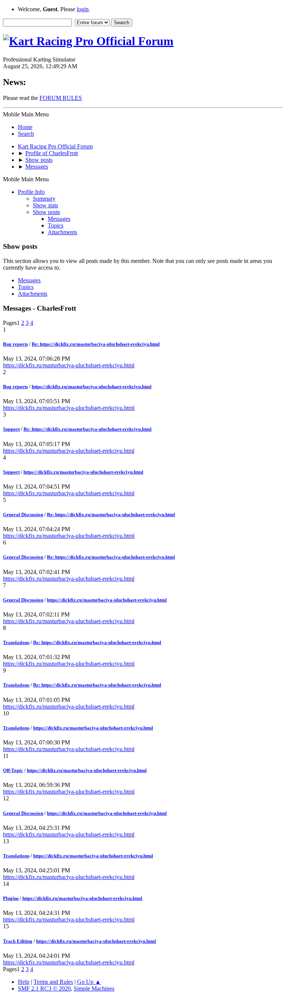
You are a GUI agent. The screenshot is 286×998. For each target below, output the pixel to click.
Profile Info (31, 192)
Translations (16, 642)
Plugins (11, 898)
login (83, 9)
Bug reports (15, 344)
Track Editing (17, 941)
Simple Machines (94, 988)
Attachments (62, 232)
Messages (59, 219)
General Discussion (23, 514)
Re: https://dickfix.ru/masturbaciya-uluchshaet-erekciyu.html (96, 344)
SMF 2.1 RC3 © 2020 (44, 988)
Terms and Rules (53, 982)
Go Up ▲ (89, 982)
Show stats (45, 205)
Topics (55, 225)
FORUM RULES (60, 98)
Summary (44, 198)
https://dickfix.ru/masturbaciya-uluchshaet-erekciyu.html (68, 365)
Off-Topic (13, 770)
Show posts (46, 212)
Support (11, 429)
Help (23, 982)
